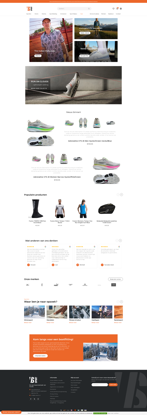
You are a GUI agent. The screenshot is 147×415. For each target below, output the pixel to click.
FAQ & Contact (54, 396)
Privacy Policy (54, 394)
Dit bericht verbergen (100, 413)
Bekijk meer (28, 322)
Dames (44, 14)
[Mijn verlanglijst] (113, 9)
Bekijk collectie (85, 33)
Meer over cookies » (113, 413)
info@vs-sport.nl (35, 395)
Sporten (28, 14)
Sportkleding (53, 14)
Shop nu (38, 55)
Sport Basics (73, 14)
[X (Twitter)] (34, 399)
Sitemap (52, 398)
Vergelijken (74, 389)
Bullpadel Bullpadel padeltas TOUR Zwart (107, 221)
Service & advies (94, 14)
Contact (118, 14)
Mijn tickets (74, 385)
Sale (81, 14)
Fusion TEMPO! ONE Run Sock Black (37, 221)
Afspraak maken (40, 355)
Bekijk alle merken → (115, 279)
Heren (36, 14)
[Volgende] (121, 194)
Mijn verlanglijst (75, 387)
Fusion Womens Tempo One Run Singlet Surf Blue (82, 221)
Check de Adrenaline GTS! (90, 147)
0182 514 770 (34, 393)
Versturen (113, 384)
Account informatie (76, 380)
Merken (103, 14)
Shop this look (57, 183)
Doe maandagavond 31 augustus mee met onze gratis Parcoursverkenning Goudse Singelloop (74, 1)
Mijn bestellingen (76, 382)
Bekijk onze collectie (39, 88)
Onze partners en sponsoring (58, 391)
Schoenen (63, 14)
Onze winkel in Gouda (56, 380)
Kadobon (111, 14)
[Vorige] (118, 194)
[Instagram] (38, 399)
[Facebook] (30, 399)
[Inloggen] (121, 9)
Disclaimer (53, 389)
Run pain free (84, 55)
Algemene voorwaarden (57, 386)
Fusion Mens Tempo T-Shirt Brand (60, 221)
